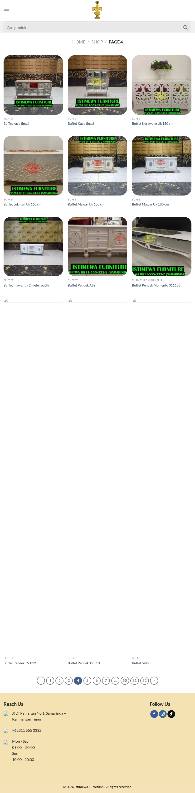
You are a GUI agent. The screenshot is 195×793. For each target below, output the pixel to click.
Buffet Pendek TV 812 (20, 663)
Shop (97, 41)
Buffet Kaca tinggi (81, 123)
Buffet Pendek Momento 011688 (156, 285)
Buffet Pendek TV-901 (84, 663)
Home (78, 41)
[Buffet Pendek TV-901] (97, 476)
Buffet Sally (140, 663)
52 (144, 680)
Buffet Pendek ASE (81, 285)
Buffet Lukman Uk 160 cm (23, 204)
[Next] (154, 681)
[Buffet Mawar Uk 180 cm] (97, 165)
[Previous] (41, 681)
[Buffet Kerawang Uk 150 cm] (161, 85)
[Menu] (6, 10)
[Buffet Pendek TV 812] (33, 476)
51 (134, 680)
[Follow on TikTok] (171, 714)
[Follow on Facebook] (154, 714)
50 (125, 680)
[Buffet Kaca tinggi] (97, 85)
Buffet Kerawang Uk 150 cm (152, 123)
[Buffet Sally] (161, 476)
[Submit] (185, 27)
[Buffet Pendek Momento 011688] (161, 246)
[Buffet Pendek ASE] (97, 246)
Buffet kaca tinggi (16, 123)
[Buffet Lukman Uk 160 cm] (33, 165)
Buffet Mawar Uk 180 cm (86, 204)
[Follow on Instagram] (163, 714)
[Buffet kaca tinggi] (33, 85)
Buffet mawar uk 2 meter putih (26, 285)
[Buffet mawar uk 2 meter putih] (33, 246)
